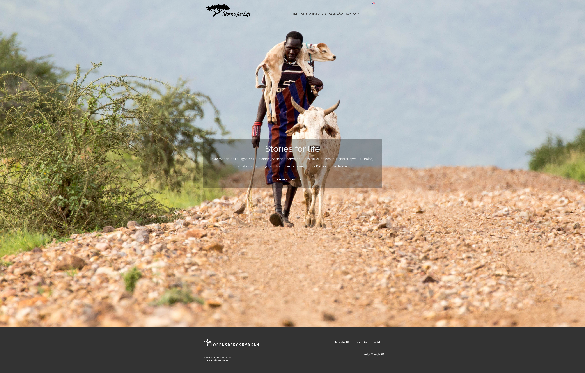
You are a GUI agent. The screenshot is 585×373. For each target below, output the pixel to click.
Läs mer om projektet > (292, 180)
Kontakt (377, 342)
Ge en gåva (361, 342)
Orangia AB (377, 354)
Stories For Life (342, 342)
